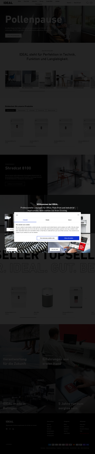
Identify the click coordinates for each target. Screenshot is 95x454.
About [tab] (69, 220)
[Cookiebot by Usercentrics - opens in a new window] (72, 215)
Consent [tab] (25, 220)
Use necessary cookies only (47, 238)
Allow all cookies (68, 238)
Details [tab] (47, 220)
